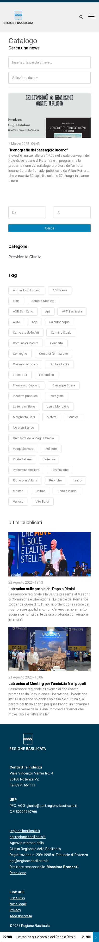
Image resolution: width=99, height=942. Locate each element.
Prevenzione (60, 470)
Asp (34, 322)
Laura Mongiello (58, 406)
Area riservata (21, 916)
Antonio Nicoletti (43, 301)
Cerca (49, 228)
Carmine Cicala (61, 332)
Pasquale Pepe (23, 448)
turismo (18, 491)
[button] (91, 16)
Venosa (18, 501)
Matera (51, 417)
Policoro (51, 448)
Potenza (49, 459)
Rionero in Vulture (25, 480)
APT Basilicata (72, 311)
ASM (16, 322)
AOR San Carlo (23, 311)
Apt (47, 311)
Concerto (56, 343)
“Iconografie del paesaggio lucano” (38, 150)
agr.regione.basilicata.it (28, 837)
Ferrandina (46, 375)
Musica (73, 417)
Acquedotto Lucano (27, 290)
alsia (16, 301)
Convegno (20, 353)
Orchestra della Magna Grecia (33, 438)
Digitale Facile (59, 364)
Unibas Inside (66, 491)
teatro (78, 480)
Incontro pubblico (25, 396)
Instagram (57, 396)
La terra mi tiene (24, 406)
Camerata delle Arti (26, 332)
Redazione (18, 873)
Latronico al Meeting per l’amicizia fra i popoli (47, 683)
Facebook (20, 375)
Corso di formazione (53, 353)
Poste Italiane (22, 459)
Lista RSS (17, 898)
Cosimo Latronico (25, 364)
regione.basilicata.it (25, 831)
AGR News (60, 290)
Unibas (40, 491)
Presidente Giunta (24, 257)
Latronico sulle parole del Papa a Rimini (41, 589)
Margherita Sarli (24, 417)
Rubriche (55, 480)
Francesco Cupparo (26, 385)
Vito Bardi (42, 501)
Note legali (18, 904)
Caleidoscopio (59, 322)
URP (13, 800)
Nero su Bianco (23, 427)
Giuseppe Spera (63, 385)
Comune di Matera (25, 343)
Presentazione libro (26, 470)
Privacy (15, 910)
